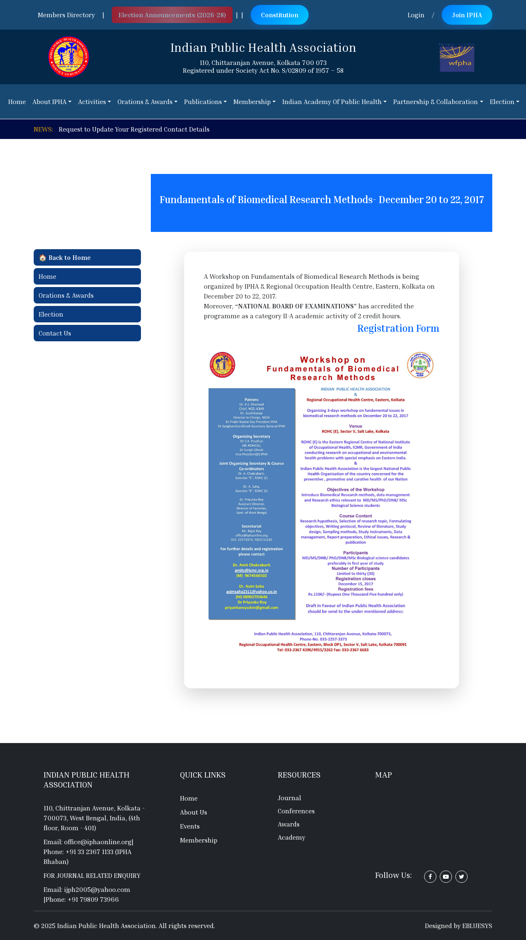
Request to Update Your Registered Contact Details (134, 129)
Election (51, 314)
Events (190, 826)
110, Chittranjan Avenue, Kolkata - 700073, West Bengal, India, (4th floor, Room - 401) (94, 818)
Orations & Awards (66, 295)
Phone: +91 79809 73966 (82, 899)
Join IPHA (467, 15)
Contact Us (55, 333)
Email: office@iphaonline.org (88, 842)
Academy (291, 837)
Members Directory (66, 15)
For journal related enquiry (92, 875)
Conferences (296, 811)
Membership (198, 840)
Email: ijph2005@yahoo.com (87, 889)
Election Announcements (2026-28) (172, 15)
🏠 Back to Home (65, 257)
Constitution (279, 15)
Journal (289, 798)
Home (47, 276)
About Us (193, 812)
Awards (289, 824)
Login (416, 15)
